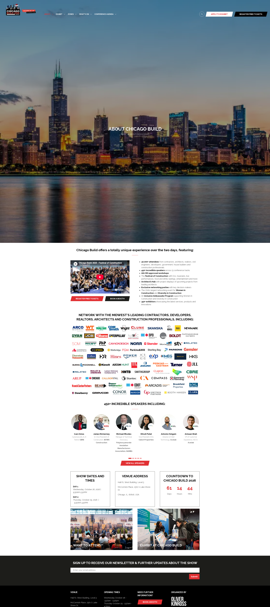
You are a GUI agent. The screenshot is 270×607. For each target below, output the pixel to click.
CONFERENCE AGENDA (103, 14)
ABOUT (47, 14)
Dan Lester (191, 434)
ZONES (71, 14)
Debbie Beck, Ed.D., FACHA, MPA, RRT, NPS (168, 437)
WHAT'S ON (84, 14)
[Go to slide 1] (129, 458)
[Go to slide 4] (138, 458)
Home (123, 134)
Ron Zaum (79, 434)
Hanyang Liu (146, 434)
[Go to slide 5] (141, 458)
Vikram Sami (124, 434)
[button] (201, 14)
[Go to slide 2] (132, 458)
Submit (194, 576)
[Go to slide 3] (136, 458)
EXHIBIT (59, 14)
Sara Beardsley (101, 434)
